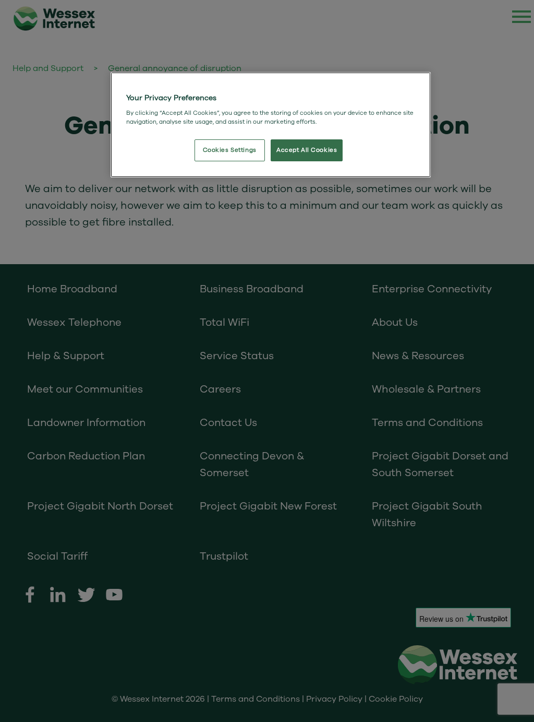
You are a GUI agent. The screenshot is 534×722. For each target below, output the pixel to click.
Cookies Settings (230, 150)
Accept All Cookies (306, 150)
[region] (271, 124)
